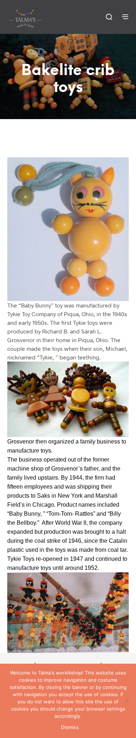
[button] (108, 17)
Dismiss (70, 727)
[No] (127, 700)
